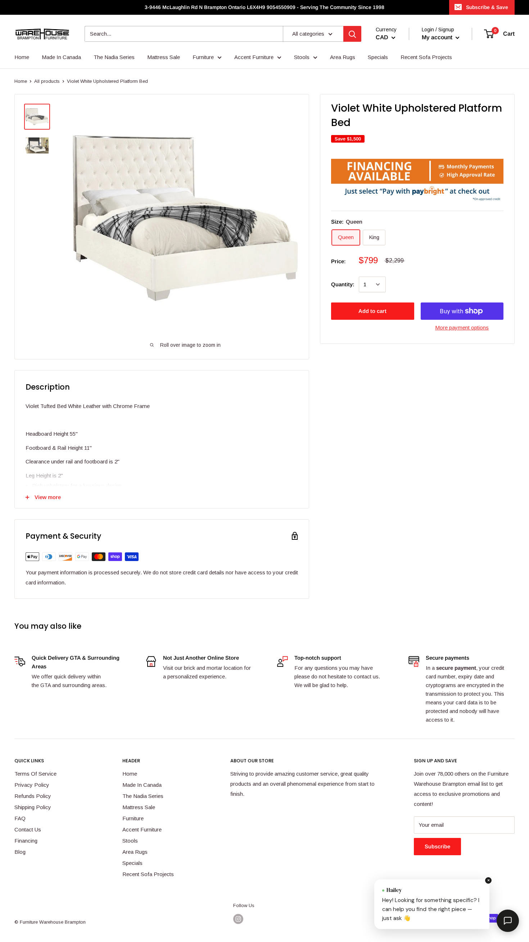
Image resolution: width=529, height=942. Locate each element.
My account (438, 38)
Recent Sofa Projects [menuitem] (426, 57)
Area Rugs (135, 852)
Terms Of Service (35, 774)
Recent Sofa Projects (148, 874)
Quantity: (342, 284)
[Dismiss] (488, 880)
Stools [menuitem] (301, 57)
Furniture (133, 818)
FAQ (20, 818)
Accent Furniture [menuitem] (253, 57)
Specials (132, 863)
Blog (20, 852)
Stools (130, 841)
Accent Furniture (142, 829)
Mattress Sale (138, 807)
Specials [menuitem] (378, 57)
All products (47, 81)
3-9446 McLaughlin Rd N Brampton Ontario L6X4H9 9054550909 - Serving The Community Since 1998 (264, 7)
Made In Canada (142, 785)
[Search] (352, 34)
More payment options (462, 327)
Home (20, 81)
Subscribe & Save (487, 7)
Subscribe (437, 846)
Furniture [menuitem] (203, 57)
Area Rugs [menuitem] (342, 57)
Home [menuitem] (21, 57)
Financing (25, 841)
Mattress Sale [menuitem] (163, 57)
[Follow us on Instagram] (238, 919)
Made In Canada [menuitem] (61, 57)
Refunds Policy (32, 796)
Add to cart (372, 311)
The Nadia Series (142, 796)
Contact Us (27, 829)
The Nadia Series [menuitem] (114, 57)
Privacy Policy (31, 785)
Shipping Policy (32, 807)
